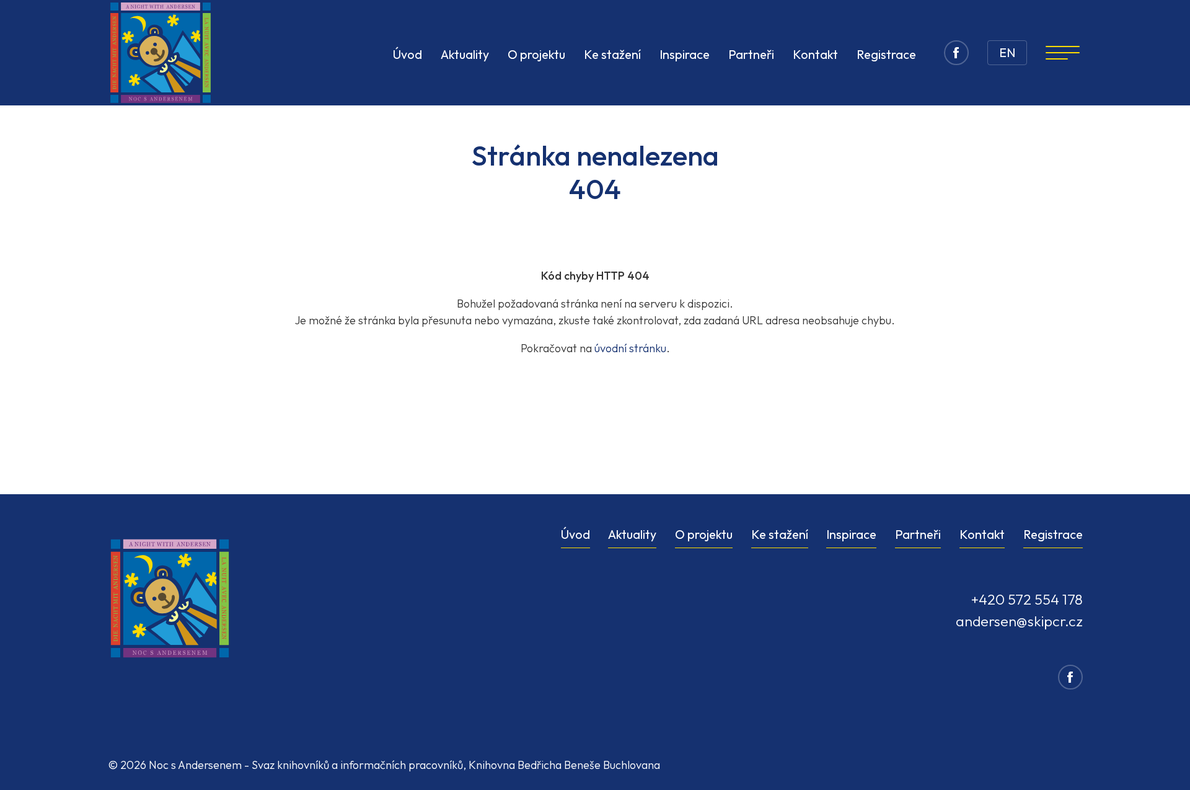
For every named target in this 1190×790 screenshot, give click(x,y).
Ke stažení (612, 54)
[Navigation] (1062, 52)
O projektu (536, 54)
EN (1007, 52)
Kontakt (815, 54)
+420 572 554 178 (1027, 599)
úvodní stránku (630, 348)
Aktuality (465, 54)
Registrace (886, 54)
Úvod (407, 54)
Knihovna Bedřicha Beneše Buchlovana (564, 765)
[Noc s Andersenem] (160, 52)
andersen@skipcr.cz (1019, 621)
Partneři (751, 54)
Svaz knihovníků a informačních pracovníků (357, 765)
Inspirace (684, 54)
